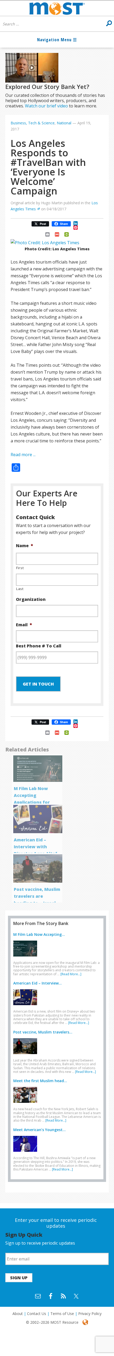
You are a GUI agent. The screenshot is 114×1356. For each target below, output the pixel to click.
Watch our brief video (46, 106)
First (20, 567)
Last (20, 588)
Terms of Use (62, 1313)
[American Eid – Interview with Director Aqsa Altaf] (26, 1006)
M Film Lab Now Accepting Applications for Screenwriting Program (32, 802)
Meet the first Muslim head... (40, 1080)
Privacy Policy (90, 1313)
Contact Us (36, 1313)
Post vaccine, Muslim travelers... (42, 1032)
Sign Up (19, 1278)
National (64, 122)
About (17, 1313)
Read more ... (23, 454)
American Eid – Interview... (37, 983)
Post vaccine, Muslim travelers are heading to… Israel (37, 896)
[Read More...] (70, 974)
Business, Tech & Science (33, 122)
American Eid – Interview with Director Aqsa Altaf (35, 846)
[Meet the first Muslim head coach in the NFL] (26, 1104)
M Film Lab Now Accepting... (39, 934)
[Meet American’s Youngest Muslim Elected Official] (26, 1153)
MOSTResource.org (57, 8)
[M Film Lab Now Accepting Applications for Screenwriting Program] (26, 957)
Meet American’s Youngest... (39, 1129)
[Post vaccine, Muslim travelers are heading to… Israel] (26, 1055)
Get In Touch (38, 684)
